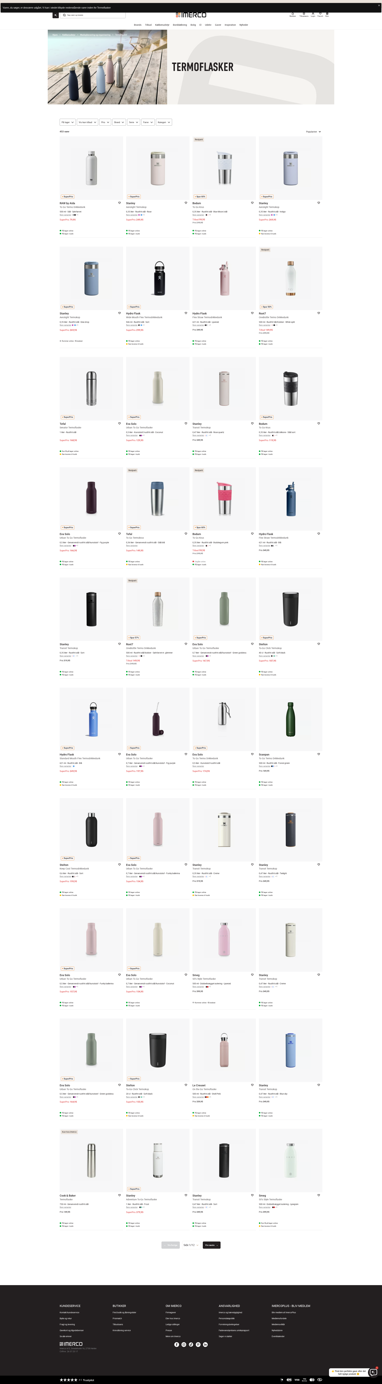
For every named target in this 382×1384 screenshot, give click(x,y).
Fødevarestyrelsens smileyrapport (234, 1330)
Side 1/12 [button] (189, 1245)
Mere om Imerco (173, 1336)
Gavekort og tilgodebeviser (72, 1330)
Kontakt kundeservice (69, 1312)
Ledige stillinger (173, 1324)
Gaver (218, 24)
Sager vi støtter (225, 1336)
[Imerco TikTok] (191, 1344)
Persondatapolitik (227, 1318)
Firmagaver (171, 1312)
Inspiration (230, 24)
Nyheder (243, 24)
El (200, 24)
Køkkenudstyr (162, 24)
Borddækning (180, 24)
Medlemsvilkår (278, 1324)
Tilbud (148, 24)
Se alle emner (66, 1336)
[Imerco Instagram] (183, 1344)
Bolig (193, 24)
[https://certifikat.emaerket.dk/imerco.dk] (319, 1379)
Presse (169, 1330)
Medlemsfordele (279, 1318)
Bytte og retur (66, 1318)
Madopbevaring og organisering (95, 35)
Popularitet (311, 131)
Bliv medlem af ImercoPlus (284, 1312)
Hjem (55, 35)
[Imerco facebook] (176, 1344)
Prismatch (117, 1318)
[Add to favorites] (119, 203)
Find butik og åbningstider (124, 1312)
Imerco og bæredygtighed (230, 1312)
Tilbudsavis (118, 1324)
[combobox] (191, 1245)
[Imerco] (103, 1344)
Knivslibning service (122, 1330)
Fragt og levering (67, 1324)
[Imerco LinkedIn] (205, 1344)
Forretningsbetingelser (229, 1324)
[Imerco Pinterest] (198, 1344)
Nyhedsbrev (277, 1330)
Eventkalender (278, 1336)
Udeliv (208, 24)
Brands (137, 24)
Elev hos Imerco (173, 1318)
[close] (379, 5)
